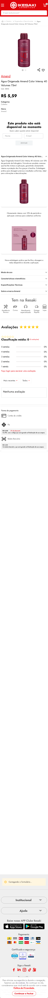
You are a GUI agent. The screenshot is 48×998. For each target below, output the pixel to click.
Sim (35, 875)
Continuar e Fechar (24, 993)
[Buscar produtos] (44, 13)
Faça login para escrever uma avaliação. (18, 371)
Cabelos (8, 21)
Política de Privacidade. (24, 988)
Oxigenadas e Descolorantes (23, 21)
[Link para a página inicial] (2, 21)
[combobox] (24, 12)
